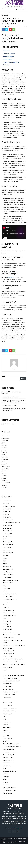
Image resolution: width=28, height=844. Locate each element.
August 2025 (5, 440)
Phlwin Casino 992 (7, 713)
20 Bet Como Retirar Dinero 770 (11, 522)
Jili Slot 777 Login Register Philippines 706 (13, 675)
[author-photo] (14, 366)
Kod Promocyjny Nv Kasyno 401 (11, 681)
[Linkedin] (13, 831)
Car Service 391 (7, 602)
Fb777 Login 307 (7, 629)
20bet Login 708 (7, 528)
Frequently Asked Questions (11, 62)
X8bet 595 (5, 785)
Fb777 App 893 (7, 624)
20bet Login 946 (7, 531)
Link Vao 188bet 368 (8, 689)
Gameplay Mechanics (9, 53)
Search (3, 376)
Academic (5, 555)
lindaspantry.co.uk (7, 683)
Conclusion (6, 65)
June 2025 (4, 445)
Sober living (6, 741)
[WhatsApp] (13, 29)
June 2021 (4, 475)
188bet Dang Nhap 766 (9, 506)
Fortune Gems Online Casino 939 (11, 635)
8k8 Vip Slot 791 (7, 550)
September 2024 (6, 457)
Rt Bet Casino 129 (7, 738)
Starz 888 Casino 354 (8, 749)
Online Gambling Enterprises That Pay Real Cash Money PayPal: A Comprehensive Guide (13, 401)
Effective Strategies (8, 56)
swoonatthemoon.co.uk (9, 752)
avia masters (10, 277)
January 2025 (5, 454)
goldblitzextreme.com (8, 648)
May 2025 (4, 447)
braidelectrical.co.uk (8, 596)
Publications (6, 730)
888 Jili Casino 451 (7, 542)
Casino (5, 604)
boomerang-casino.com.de (10, 594)
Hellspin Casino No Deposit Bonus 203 (13, 659)
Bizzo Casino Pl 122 (8, 583)
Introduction (6, 51)
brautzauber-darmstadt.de (9, 599)
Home (3, 12)
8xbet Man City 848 (8, 552)
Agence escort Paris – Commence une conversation (11, 392)
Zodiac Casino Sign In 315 (9, 787)
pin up (4, 719)
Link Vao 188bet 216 (8, 686)
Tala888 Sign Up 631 (8, 760)
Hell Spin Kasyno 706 (8, 653)
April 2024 (4, 464)
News (4, 700)
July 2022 (4, 473)
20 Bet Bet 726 (7, 517)
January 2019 (5, 480)
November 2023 (6, 466)
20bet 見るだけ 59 (7, 533)
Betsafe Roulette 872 (8, 574)
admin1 (4, 26)
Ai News (5, 558)
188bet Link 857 (7, 511)
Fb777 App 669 (7, 621)
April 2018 (4, 485)
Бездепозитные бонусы (9, 790)
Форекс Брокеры (7, 793)
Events (5, 618)
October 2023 (5, 468)
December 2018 (6, 483)
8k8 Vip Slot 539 (7, 547)
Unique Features (7, 59)
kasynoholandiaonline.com (10, 678)
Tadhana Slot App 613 (8, 755)
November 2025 (6, 436)
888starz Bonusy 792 (8, 544)
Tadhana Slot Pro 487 (8, 757)
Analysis (5, 561)
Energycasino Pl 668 (8, 613)
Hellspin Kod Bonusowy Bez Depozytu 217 (14, 664)
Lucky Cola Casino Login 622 (10, 692)
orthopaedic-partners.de (9, 711)
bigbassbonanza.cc (8, 577)
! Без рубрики (6, 500)
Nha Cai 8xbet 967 (8, 705)
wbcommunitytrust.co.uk (9, 771)
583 (4, 539)
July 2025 (4, 443)
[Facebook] (3, 29)
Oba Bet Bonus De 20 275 (10, 708)
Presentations (6, 727)
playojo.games (7, 722)
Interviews (5, 672)
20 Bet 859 (6, 514)
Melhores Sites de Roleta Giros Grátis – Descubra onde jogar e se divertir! (13, 409)
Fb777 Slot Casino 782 (9, 632)
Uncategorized (7, 765)
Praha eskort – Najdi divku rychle (9, 405)
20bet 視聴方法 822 (8, 536)
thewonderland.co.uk (8, 763)
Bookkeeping (6, 588)
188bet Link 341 (7, 509)
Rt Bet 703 (6, 735)
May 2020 (4, 478)
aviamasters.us (9, 12)
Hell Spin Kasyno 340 (8, 651)
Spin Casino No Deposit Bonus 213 (12, 746)
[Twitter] (6, 29)
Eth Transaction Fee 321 (9, 615)
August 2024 (5, 459)
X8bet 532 (5, 782)
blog (4, 585)
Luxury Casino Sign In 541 (9, 694)
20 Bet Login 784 (7, 525)
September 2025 (6, 438)
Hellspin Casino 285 (8, 656)
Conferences (6, 607)
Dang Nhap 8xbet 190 (8, 610)
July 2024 (4, 461)
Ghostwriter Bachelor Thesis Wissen (10, 397)
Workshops (6, 776)
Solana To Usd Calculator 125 (10, 744)
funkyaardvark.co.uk (8, 637)
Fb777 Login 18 (7, 626)
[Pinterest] (10, 29)
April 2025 (4, 450)
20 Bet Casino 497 (8, 520)
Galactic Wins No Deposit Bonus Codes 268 (14, 645)
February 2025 (5, 452)
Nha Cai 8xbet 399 (8, 703)
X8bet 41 (5, 779)
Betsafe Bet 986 (7, 572)
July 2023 (4, 471)
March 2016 (5, 487)
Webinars (5, 774)
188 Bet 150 (6, 503)
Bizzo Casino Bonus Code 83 (10, 580)
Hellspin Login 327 (7, 667)
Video (4, 768)
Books (5, 591)
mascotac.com (7, 697)
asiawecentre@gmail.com (17, 827)
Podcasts (5, 724)
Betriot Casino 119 (8, 569)
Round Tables (6, 733)
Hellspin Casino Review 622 (10, 662)
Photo (4, 716)
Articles (5, 563)
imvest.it (5, 670)
